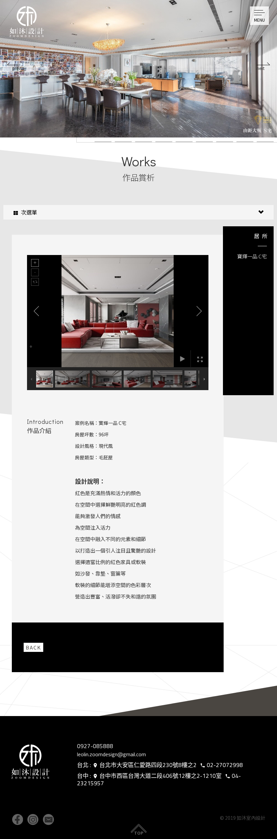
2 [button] (123, 142)
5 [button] (184, 142)
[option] (138, 68)
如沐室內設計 (28, 23)
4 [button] (163, 142)
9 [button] (265, 142)
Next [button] (263, 64)
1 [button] (103, 142)
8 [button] (244, 142)
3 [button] (143, 142)
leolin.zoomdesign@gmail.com (111, 754)
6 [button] (204, 142)
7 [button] (224, 142)
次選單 (28, 212)
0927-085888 (95, 746)
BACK (33, 647)
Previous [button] (13, 64)
